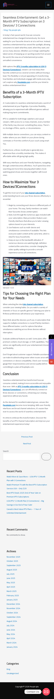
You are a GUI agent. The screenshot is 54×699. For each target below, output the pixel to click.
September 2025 (14, 565)
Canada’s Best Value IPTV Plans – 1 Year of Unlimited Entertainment (24, 511)
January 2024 (12, 647)
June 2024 (11, 630)
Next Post (27, 443)
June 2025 (11, 578)
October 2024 (12, 612)
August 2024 (12, 621)
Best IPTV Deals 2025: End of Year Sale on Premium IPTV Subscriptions (24, 494)
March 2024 (11, 642)
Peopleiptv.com (9, 405)
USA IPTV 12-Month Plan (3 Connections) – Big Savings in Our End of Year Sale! (25, 502)
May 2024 (11, 634)
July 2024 (10, 625)
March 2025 (11, 591)
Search (6, 451)
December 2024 (13, 604)
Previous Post (27, 437)
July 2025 (10, 574)
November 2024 (13, 608)
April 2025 (11, 587)
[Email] (51, 361)
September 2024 (14, 617)
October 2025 (12, 561)
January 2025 (12, 599)
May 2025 (11, 582)
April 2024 (11, 638)
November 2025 (13, 557)
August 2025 (12, 569)
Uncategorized (13, 673)
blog (6, 30)
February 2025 (13, 595)
